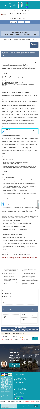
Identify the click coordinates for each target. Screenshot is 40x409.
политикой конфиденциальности (30, 401)
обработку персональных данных (11, 402)
